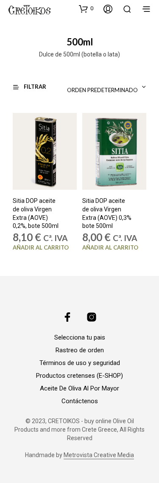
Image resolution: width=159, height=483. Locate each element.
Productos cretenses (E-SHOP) (79, 375)
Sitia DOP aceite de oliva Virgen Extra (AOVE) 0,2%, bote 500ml (36, 214)
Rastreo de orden (80, 350)
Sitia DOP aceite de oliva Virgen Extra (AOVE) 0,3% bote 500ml (106, 214)
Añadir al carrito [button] (41, 247)
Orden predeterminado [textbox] (102, 90)
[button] (86, 8)
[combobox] (90, 87)
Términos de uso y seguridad (79, 363)
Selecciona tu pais (79, 337)
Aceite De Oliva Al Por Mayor (79, 388)
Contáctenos (79, 401)
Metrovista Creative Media (99, 455)
